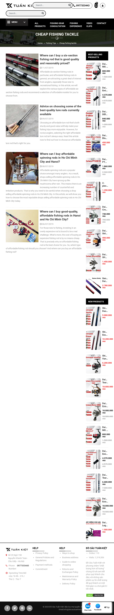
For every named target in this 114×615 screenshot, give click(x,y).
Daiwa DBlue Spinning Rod (105, 113)
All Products (40, 24)
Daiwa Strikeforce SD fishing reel (105, 232)
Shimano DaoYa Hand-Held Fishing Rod (105, 309)
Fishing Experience (76, 24)
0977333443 (83, 5)
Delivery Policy (68, 583)
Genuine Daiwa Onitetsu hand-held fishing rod (105, 280)
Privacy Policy (41, 553)
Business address (70, 557)
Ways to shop (68, 553)
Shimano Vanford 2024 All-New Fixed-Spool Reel (105, 357)
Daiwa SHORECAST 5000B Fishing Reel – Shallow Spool (105, 256)
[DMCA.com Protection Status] (95, 595)
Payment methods (43, 565)
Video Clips (89, 24)
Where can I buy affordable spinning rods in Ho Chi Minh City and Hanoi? (58, 157)
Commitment (41, 569)
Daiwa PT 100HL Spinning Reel (105, 161)
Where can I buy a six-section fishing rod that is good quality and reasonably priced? (59, 59)
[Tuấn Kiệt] (22, 5)
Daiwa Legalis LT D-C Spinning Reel (105, 524)
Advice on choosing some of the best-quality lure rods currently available (60, 110)
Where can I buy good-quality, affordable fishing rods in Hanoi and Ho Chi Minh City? (60, 215)
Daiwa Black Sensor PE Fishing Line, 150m (105, 137)
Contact (101, 23)
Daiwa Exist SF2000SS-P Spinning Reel (105, 500)
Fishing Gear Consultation (57, 24)
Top (108, 607)
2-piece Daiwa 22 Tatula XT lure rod (105, 184)
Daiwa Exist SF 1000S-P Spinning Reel (105, 405)
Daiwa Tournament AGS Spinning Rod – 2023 (105, 476)
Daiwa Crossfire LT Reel (105, 208)
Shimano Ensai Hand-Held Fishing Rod (105, 333)
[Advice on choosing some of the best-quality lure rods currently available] (22, 120)
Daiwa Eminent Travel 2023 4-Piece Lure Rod (105, 89)
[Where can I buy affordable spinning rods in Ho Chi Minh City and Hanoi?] (22, 168)
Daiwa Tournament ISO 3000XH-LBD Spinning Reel (105, 381)
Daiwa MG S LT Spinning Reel (105, 65)
